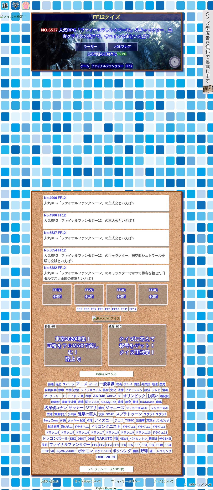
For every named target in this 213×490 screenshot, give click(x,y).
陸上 (152, 451)
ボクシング (122, 451)
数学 (61, 390)
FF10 (115, 309)
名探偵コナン (56, 408)
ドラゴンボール (55, 438)
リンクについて (163, 481)
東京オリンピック (158, 420)
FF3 (109, 444)
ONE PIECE (106, 457)
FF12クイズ (106, 17)
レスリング (164, 451)
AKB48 (99, 396)
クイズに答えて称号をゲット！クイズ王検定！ (132, 340)
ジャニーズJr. (159, 408)
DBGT (82, 438)
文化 (113, 390)
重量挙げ (60, 414)
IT (64, 396)
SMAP (110, 414)
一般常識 (106, 384)
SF (119, 396)
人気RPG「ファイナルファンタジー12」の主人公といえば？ (89, 198)
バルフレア (122, 46)
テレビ (156, 390)
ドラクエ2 (143, 426)
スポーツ (68, 384)
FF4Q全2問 (153, 293)
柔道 (50, 414)
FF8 (100, 309)
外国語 (145, 384)
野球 (144, 451)
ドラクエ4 (52, 432)
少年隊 (72, 414)
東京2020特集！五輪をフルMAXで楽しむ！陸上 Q (72, 343)
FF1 (95, 444)
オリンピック (134, 396)
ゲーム (84, 66)
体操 (63, 420)
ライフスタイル (91, 390)
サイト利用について (88, 481)
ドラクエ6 (82, 432)
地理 (155, 384)
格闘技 (164, 396)
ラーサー (90, 46)
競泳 (136, 402)
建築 (159, 402)
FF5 (79, 309)
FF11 (124, 309)
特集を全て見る (106, 374)
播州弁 (153, 438)
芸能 (51, 384)
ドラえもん (81, 426)
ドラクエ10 (143, 432)
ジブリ (91, 408)
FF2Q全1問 (89, 293)
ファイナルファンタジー (107, 66)
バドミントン (138, 438)
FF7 (93, 309)
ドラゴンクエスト (105, 426)
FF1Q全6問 (57, 293)
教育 (128, 402)
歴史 (162, 384)
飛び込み (67, 426)
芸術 (106, 390)
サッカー (76, 408)
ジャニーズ (115, 408)
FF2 (102, 444)
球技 (121, 402)
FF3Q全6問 (121, 293)
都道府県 (53, 426)
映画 (119, 384)
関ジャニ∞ (92, 402)
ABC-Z (111, 396)
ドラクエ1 (128, 426)
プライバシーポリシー (125, 481)
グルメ (128, 384)
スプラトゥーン (129, 414)
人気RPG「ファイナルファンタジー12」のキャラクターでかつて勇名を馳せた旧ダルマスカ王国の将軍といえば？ (104, 268)
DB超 (91, 438)
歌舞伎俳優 (69, 402)
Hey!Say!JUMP (66, 451)
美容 (45, 444)
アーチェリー (53, 396)
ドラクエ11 (159, 432)
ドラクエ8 (112, 432)
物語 (136, 451)
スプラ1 (149, 414)
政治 (76, 390)
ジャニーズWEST (137, 408)
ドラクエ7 (97, 432)
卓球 (90, 420)
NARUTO (105, 438)
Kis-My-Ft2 (108, 402)
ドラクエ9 (127, 432)
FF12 (129, 66)
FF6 (86, 309)
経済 (147, 390)
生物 (69, 390)
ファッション (134, 390)
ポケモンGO (103, 451)
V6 (52, 451)
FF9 (107, 309)
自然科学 (51, 390)
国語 (137, 384)
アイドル (73, 396)
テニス (119, 420)
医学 (88, 396)
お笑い (153, 396)
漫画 (165, 390)
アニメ (81, 384)
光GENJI (165, 438)
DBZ (73, 438)
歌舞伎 (55, 402)
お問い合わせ (50, 481)
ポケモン (85, 451)
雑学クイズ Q (198, 484)
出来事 (140, 420)
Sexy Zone (50, 420)
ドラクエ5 (67, 432)
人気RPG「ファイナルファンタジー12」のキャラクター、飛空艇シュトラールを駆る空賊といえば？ (104, 251)
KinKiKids (147, 402)
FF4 (116, 444)
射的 (101, 408)
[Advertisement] (106, 101)
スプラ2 (161, 414)
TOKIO (129, 420)
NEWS (124, 438)
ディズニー (103, 420)
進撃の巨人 (87, 414)
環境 (81, 402)
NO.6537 (49, 30)
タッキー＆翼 (76, 420)
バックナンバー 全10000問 (106, 469)
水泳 (101, 414)
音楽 (58, 384)
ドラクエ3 (158, 426)
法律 (121, 390)
